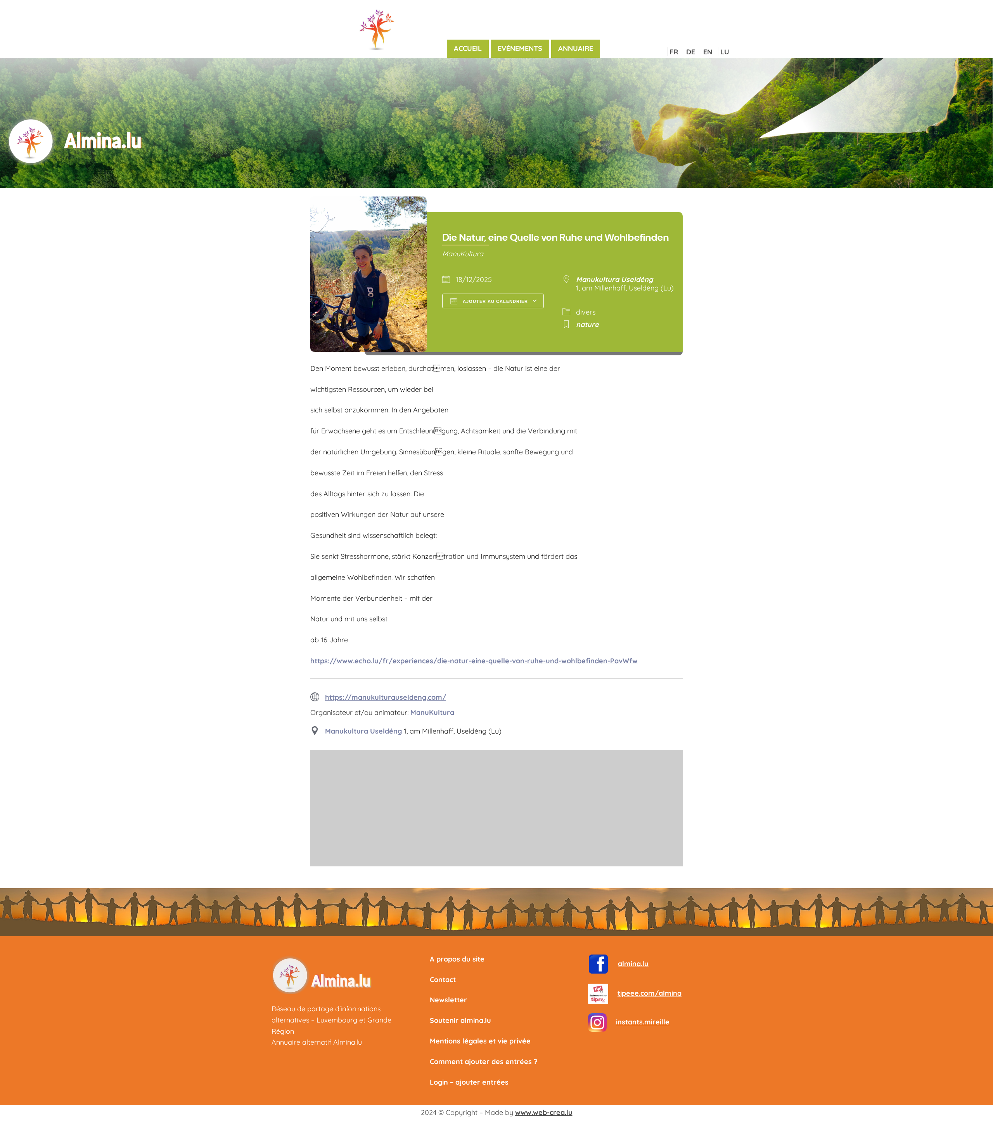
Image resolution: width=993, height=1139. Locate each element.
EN (707, 51)
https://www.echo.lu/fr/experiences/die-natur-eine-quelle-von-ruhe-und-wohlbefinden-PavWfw (474, 660)
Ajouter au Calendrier (494, 301)
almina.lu (633, 963)
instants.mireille (642, 1021)
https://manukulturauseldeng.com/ (385, 697)
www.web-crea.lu (544, 1112)
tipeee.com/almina (650, 993)
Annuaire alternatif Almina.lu (317, 1042)
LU (724, 51)
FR (673, 51)
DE (690, 51)
